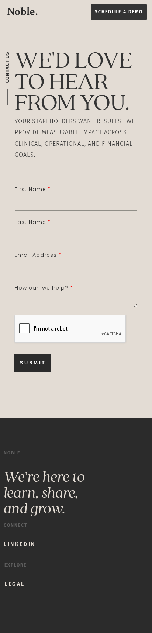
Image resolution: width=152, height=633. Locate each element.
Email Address (38, 255)
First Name (33, 189)
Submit (33, 363)
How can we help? (44, 287)
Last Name (33, 222)
